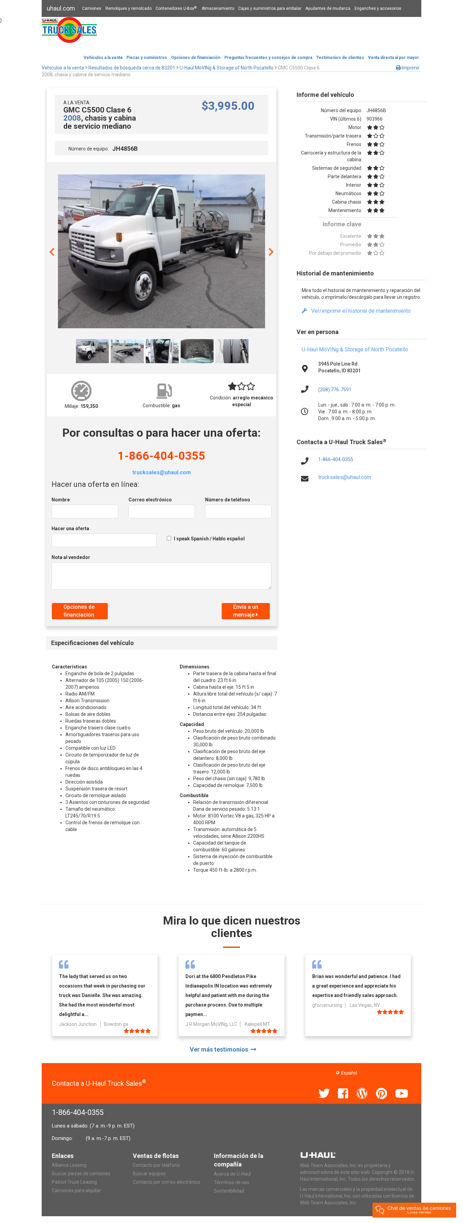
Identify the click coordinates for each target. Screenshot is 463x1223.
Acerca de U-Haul (232, 1174)
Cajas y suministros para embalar (269, 8)
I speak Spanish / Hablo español (209, 538)
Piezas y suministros (146, 57)
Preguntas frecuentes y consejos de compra (268, 57)
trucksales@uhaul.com (161, 472)
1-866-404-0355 (161, 455)
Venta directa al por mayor (393, 57)
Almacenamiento (218, 8)
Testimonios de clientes (340, 57)
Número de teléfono (227, 499)
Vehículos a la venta (103, 57)
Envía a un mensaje (245, 611)
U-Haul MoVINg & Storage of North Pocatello (355, 349)
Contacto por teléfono (156, 1165)
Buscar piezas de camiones (81, 1173)
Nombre (61, 499)
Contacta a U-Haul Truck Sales (99, 1083)
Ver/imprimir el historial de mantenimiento (359, 311)
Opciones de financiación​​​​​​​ (195, 57)
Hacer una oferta (70, 528)
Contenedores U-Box (176, 8)
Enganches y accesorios (378, 8)
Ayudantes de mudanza (327, 8)
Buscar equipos (149, 1173)
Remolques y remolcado (128, 8)
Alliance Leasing (69, 1165)
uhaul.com (61, 8)
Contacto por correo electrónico (166, 1182)
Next (271, 251)
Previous (51, 251)
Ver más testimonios (220, 1049)
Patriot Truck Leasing (74, 1182)
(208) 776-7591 (334, 389)
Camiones (91, 8)
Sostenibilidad (229, 1191)
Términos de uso (231, 1182)
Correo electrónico (150, 499)
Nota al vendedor (71, 557)
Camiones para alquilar (76, 1190)
